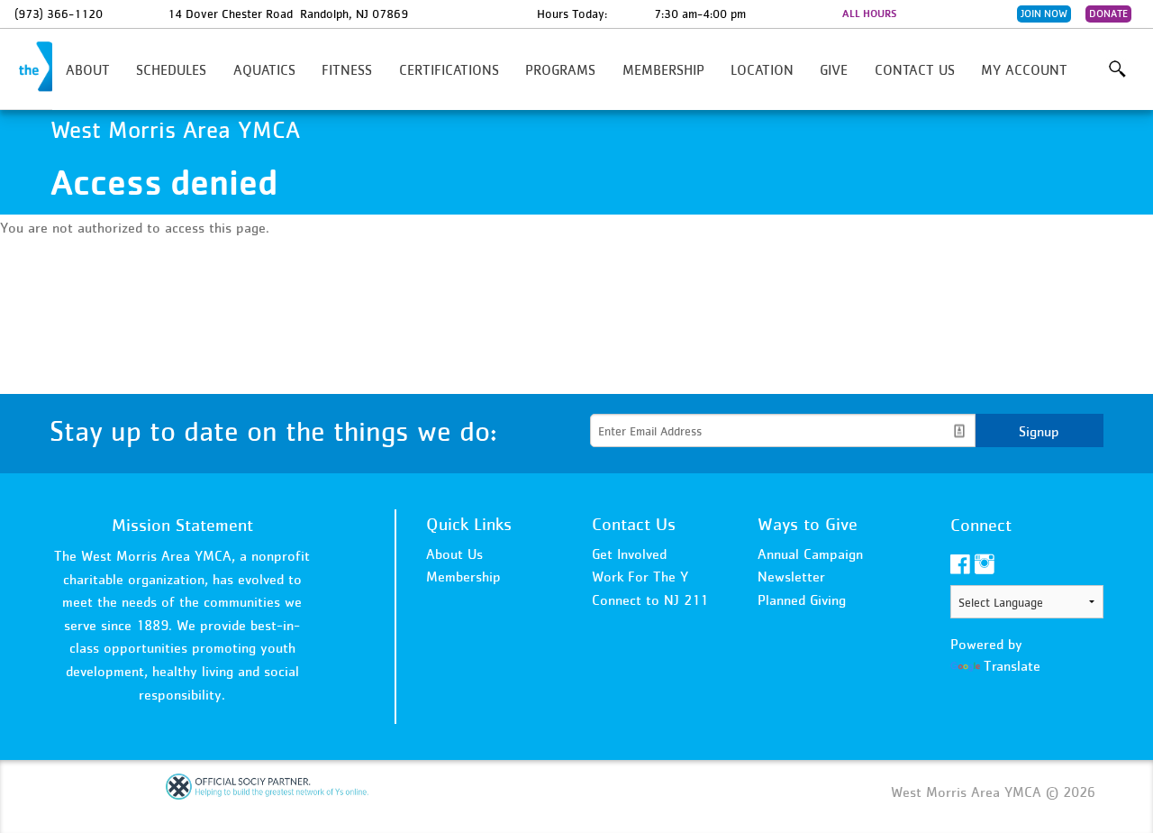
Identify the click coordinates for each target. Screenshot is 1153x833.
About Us (454, 553)
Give (834, 69)
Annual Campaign (810, 553)
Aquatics (264, 69)
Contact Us (915, 69)
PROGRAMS (560, 69)
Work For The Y (640, 576)
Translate (1012, 665)
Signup (1039, 431)
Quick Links (469, 524)
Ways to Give (808, 524)
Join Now (1044, 13)
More (1117, 69)
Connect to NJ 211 (650, 599)
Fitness (347, 69)
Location (762, 69)
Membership (663, 69)
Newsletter (791, 576)
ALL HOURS (869, 13)
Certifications (449, 69)
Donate (1108, 13)
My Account (1024, 69)
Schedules (171, 69)
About (88, 69)
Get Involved (629, 553)
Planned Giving (802, 599)
